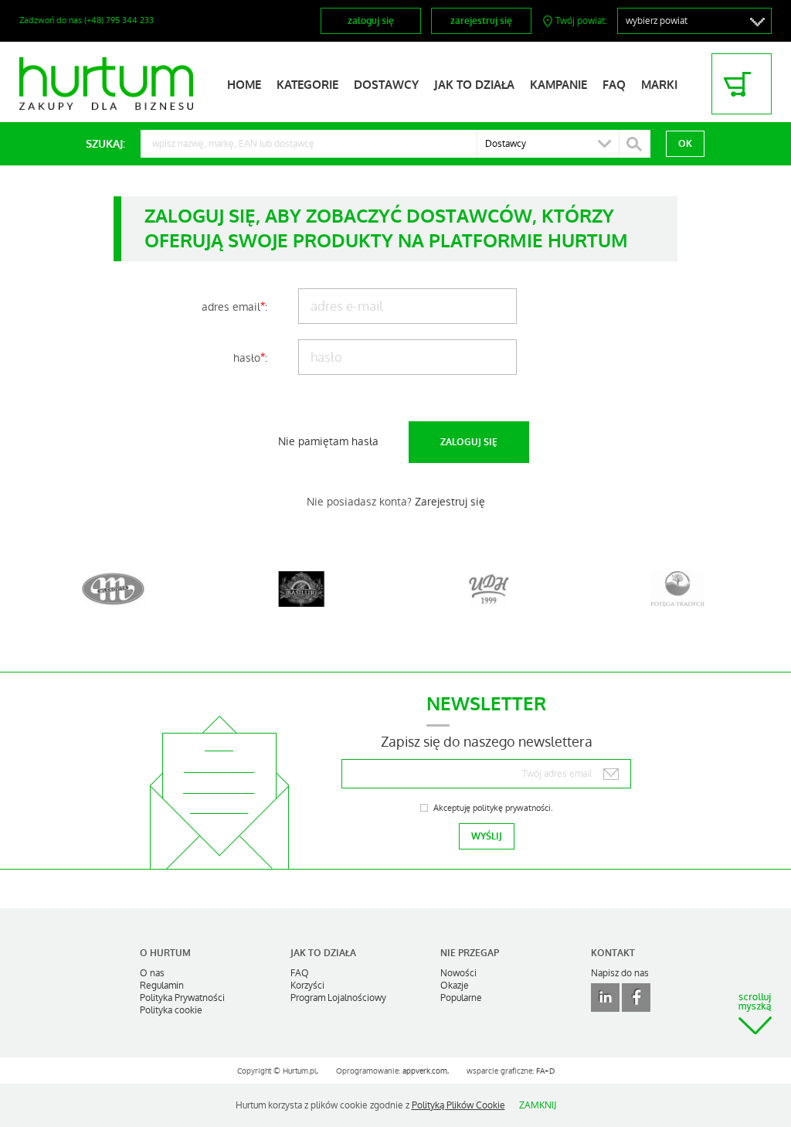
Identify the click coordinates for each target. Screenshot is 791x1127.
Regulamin (162, 985)
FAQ (614, 85)
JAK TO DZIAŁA (474, 85)
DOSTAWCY (386, 85)
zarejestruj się (481, 21)
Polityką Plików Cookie (458, 1105)
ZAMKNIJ (537, 1105)
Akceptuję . (493, 808)
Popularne (461, 998)
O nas (152, 973)
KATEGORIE (307, 85)
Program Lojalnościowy (338, 998)
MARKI (659, 85)
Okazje (454, 985)
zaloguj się (371, 21)
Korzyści (307, 985)
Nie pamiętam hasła (328, 441)
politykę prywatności (512, 808)
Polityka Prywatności (182, 998)
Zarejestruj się (450, 501)
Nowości (458, 973)
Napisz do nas (620, 973)
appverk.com (424, 1071)
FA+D (545, 1071)
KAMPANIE (558, 85)
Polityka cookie (171, 1010)
